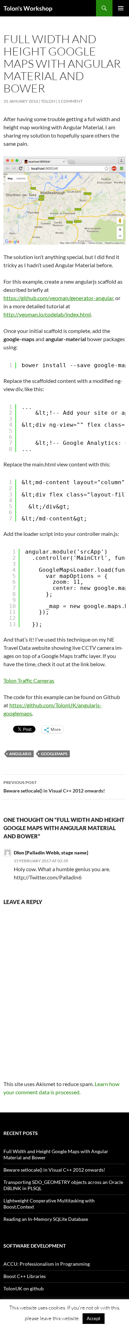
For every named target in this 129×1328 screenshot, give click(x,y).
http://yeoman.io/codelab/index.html (47, 314)
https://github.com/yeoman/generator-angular (58, 298)
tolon (48, 101)
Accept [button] (93, 1318)
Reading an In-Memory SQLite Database (45, 1219)
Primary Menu (120, 8)
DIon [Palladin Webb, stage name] (51, 852)
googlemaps (54, 753)
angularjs (20, 753)
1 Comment (70, 101)
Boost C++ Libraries (24, 1276)
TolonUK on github (23, 1288)
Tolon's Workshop (27, 8)
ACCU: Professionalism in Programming (46, 1264)
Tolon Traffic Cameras (28, 680)
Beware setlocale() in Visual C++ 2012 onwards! (54, 787)
